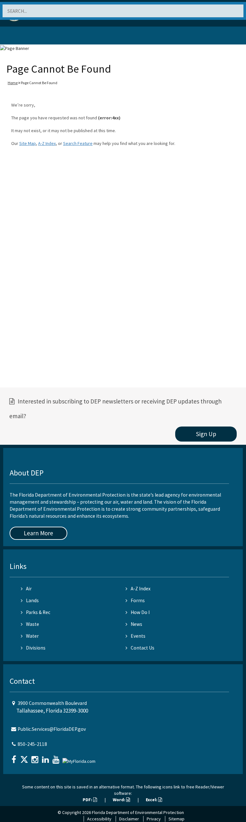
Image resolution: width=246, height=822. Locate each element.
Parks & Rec (38, 612)
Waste (32, 624)
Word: (119, 799)
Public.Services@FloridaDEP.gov (52, 729)
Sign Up (206, 434)
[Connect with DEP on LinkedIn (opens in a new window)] (46, 757)
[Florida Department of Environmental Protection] (20, 36)
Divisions (35, 648)
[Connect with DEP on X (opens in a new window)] (25, 757)
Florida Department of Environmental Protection (138, 812)
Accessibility (99, 819)
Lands (32, 600)
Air (29, 589)
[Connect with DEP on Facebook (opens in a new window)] (14, 757)
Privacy (154, 819)
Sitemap (176, 819)
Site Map (27, 143)
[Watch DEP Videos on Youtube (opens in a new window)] (57, 757)
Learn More (38, 533)
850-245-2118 (32, 744)
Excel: (152, 799)
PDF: (88, 799)
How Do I (140, 612)
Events (138, 636)
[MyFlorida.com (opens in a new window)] (79, 759)
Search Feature (78, 143)
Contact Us (142, 648)
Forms (138, 600)
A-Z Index (47, 143)
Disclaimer (129, 819)
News (136, 624)
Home (13, 82)
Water (32, 636)
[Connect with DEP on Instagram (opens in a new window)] (35, 757)
